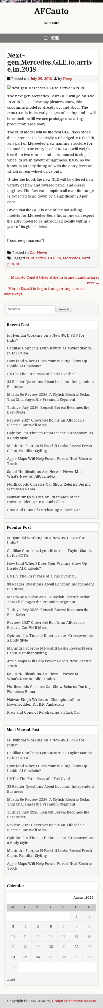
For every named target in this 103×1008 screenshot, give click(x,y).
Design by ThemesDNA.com (74, 1001)
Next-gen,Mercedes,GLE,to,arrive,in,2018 (50, 62)
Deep (67, 79)
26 (38, 957)
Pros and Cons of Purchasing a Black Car (43, 510)
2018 (30, 258)
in (59, 258)
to (17, 264)
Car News (38, 253)
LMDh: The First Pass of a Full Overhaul (41, 374)
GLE (52, 258)
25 (25, 957)
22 (76, 947)
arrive (41, 258)
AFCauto (51, 11)
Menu (54, 38)
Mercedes (71, 258)
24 (13, 957)
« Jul (11, 980)
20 (51, 947)
